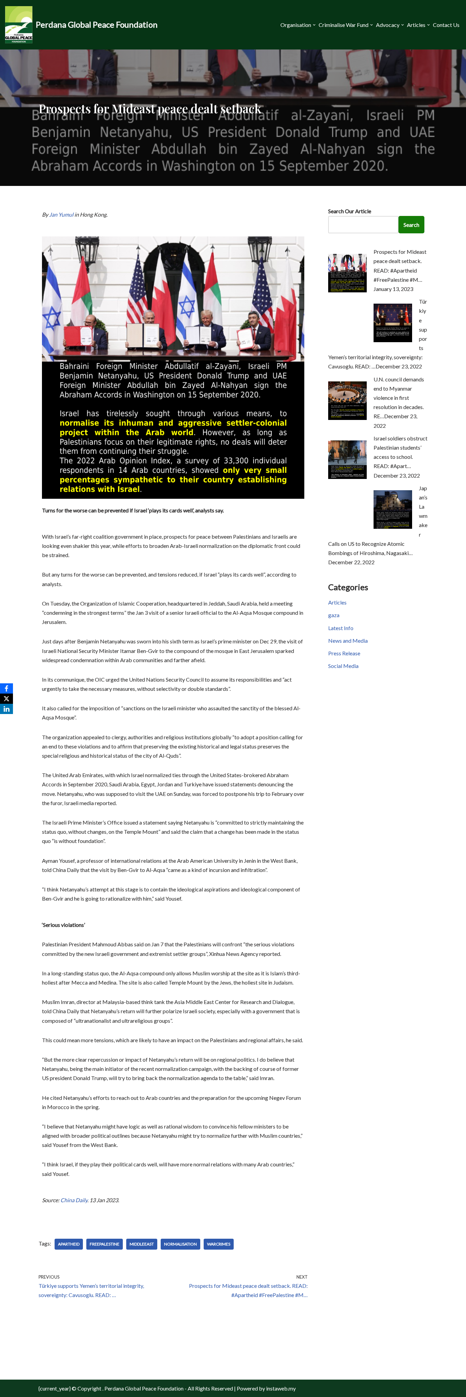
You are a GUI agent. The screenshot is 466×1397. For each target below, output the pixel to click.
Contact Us (446, 24)
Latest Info (340, 628)
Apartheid (68, 1244)
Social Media (343, 666)
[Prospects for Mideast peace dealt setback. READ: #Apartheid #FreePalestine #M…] (347, 290)
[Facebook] (6, 688)
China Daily (73, 1200)
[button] (314, 25)
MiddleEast (142, 1244)
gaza (333, 615)
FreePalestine (104, 1244)
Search (411, 224)
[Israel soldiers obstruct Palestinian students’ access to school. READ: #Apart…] (347, 477)
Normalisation (180, 1244)
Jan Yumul (61, 214)
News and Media (348, 640)
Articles (337, 602)
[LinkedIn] (6, 709)
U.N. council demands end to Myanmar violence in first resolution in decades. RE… (399, 398)
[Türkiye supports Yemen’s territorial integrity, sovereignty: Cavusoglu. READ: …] (393, 340)
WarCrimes (218, 1244)
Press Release (344, 653)
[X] (6, 699)
